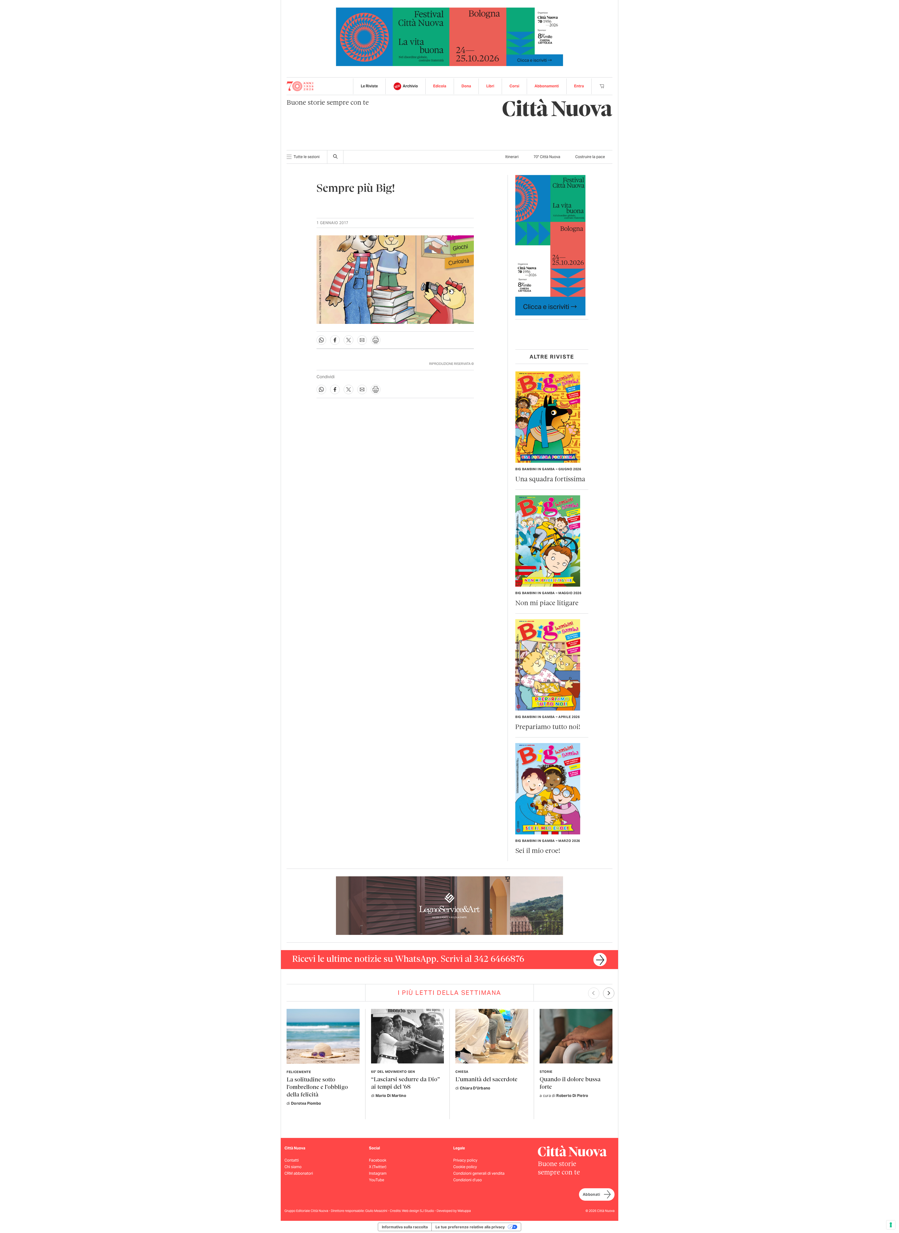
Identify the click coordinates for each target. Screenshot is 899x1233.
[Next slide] (608, 993)
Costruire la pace (590, 156)
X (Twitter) (377, 1166)
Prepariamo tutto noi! (547, 727)
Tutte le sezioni (307, 156)
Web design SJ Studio (418, 1211)
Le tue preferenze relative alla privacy (470, 1227)
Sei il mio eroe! (537, 851)
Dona (466, 86)
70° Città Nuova (547, 156)
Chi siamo (293, 1166)
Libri (490, 86)
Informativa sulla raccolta (405, 1227)
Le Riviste (369, 86)
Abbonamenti (546, 86)
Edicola (439, 86)
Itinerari (512, 156)
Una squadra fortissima (550, 479)
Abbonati (591, 1194)
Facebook (377, 1160)
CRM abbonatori (298, 1173)
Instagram (378, 1173)
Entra (579, 86)
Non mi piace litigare (546, 603)
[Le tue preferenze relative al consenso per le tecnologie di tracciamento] (890, 1224)
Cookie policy (465, 1166)
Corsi (514, 86)
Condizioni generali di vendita (479, 1173)
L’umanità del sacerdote (486, 1080)
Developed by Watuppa (454, 1211)
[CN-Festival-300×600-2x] (550, 244)
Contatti (291, 1160)
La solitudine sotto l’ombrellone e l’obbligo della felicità (317, 1087)
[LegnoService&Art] (449, 905)
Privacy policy (465, 1160)
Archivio (410, 86)
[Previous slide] (593, 993)
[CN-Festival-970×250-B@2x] (449, 36)
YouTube (376, 1179)
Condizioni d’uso (467, 1179)
